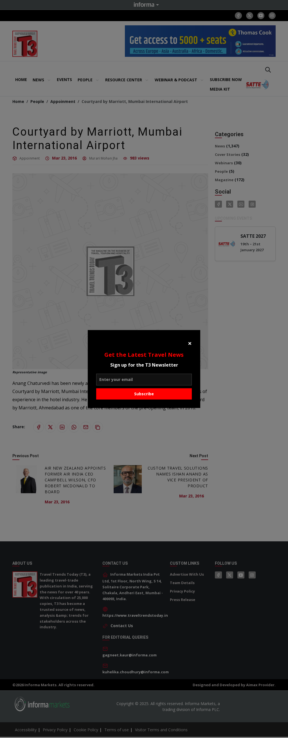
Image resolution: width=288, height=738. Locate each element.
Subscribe (144, 393)
